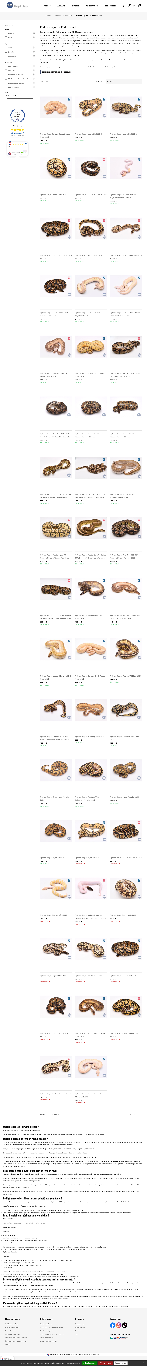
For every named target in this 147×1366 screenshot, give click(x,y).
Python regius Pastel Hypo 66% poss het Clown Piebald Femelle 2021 (53, 556)
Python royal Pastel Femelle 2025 (124, 1033)
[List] (47, 81)
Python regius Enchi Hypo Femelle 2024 (54, 798)
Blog (76, 1334)
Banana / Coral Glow (20, 75)
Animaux (78, 1331)
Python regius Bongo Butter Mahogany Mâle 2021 (122, 495)
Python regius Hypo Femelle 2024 (124, 797)
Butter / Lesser (20, 87)
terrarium (116, 60)
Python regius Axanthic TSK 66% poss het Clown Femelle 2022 (124, 556)
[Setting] (134, 6)
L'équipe (8, 1345)
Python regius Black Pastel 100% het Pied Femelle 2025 (54, 314)
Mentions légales (46, 1331)
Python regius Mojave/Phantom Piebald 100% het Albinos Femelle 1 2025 (90, 917)
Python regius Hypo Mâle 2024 (53, 857)
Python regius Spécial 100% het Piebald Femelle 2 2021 (124, 435)
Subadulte (20, 56)
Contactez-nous (46, 1324)
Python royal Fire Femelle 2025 (88, 255)
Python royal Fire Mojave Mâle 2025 (90, 976)
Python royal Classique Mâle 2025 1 (55, 1033)
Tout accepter (90, 1363)
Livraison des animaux (13, 1334)
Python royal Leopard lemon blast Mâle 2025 (90, 1034)
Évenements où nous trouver (16, 1341)
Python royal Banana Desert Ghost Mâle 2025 (55, 135)
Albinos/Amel (20, 66)
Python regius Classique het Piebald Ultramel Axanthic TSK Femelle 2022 (55, 616)
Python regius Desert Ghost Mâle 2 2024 (125, 738)
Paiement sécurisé (46, 1338)
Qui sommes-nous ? (12, 1324)
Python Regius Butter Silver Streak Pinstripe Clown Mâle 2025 (125, 314)
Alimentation (80, 1327)
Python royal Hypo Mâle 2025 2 (88, 134)
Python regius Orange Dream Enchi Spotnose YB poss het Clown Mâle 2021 (90, 496)
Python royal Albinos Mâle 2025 (53, 915)
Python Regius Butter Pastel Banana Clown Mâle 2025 (90, 1095)
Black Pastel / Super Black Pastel (20, 79)
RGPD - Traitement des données (51, 1334)
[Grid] (42, 81)
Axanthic (20, 70)
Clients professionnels (48, 1341)
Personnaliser (120, 1363)
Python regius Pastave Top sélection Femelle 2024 (87, 798)
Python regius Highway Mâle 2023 (89, 736)
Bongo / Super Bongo (20, 83)
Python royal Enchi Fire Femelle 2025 (126, 255)
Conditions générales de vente (51, 1327)
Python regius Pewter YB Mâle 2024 (125, 676)
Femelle (20, 33)
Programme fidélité (12, 1327)
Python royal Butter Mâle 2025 (123, 915)
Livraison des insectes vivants (16, 1338)
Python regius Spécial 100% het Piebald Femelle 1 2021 (89, 435)
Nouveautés (79, 1324)
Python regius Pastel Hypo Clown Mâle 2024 (89, 374)
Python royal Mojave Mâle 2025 (53, 976)
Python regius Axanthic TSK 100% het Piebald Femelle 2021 (125, 374)
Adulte (20, 48)
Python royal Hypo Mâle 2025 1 (123, 134)
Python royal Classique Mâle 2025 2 (125, 976)
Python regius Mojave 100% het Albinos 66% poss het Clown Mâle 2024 (54, 738)
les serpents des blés (18, 1181)
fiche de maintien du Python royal (101, 67)
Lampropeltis (35, 1181)
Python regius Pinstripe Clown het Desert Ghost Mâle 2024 (125, 616)
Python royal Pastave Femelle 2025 (55, 1094)
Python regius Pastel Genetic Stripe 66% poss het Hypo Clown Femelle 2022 (90, 556)
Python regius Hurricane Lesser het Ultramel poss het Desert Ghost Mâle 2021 (55, 496)
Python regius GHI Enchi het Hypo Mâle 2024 (89, 616)
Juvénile (20, 52)
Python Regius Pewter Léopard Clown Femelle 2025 (53, 374)
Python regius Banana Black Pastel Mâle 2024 (90, 677)
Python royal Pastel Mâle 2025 (53, 195)
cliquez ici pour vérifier (91, 1354)
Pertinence (124, 81)
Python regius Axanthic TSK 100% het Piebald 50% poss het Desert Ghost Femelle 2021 (55, 435)
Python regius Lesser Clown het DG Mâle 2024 (55, 677)
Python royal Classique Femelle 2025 (91, 195)
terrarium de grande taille (18, 1263)
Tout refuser (106, 1363)
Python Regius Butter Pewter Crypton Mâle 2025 (87, 314)
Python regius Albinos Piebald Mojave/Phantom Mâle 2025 (123, 196)
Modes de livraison (12, 1331)
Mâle (20, 37)
